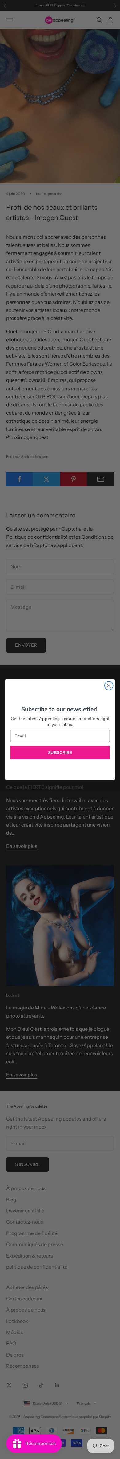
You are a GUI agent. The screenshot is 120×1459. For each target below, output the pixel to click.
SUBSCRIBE (60, 752)
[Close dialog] (109, 685)
